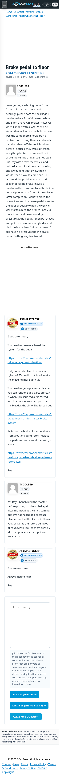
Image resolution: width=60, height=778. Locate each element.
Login (46, 4)
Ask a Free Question (25, 716)
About (24, 764)
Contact (6, 764)
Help (16, 764)
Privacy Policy (38, 764)
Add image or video (24, 694)
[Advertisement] (30, 43)
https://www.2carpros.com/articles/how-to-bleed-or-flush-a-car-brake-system (30, 418)
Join (55, 4)
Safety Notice (28, 768)
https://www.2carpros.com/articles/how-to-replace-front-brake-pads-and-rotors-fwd (30, 457)
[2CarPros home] (25, 4)
